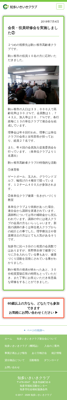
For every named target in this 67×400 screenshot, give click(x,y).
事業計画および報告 (16, 353)
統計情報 (56, 353)
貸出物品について (15, 360)
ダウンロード (51, 360)
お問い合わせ (12, 367)
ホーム (8, 338)
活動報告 (34, 360)
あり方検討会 (39, 353)
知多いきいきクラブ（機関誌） (22, 345)
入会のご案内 (51, 345)
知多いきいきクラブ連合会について (37, 338)
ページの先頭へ (35, 330)
